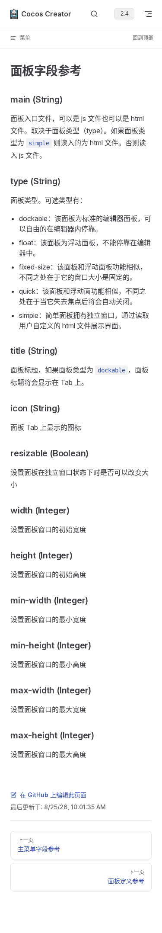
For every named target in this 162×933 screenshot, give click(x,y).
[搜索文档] (94, 14)
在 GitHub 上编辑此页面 (53, 794)
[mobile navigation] (148, 14)
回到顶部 (143, 38)
